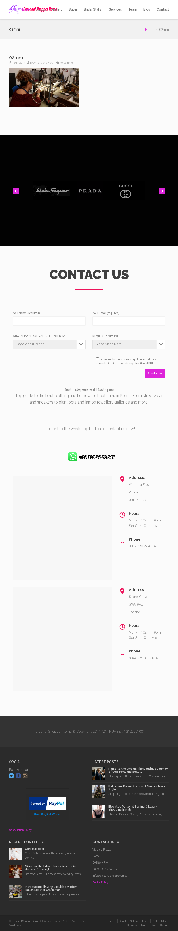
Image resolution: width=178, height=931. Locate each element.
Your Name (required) (26, 313)
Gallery (57, 9)
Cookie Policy (100, 882)
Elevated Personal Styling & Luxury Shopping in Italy (132, 808)
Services (115, 9)
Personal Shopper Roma (25, 921)
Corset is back (35, 849)
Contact (163, 9)
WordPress (15, 925)
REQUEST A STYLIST (105, 336)
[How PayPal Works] (47, 803)
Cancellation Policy (20, 830)
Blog (146, 9)
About (41, 9)
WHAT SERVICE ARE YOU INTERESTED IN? (39, 336)
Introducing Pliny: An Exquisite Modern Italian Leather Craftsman (51, 888)
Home (25, 9)
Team (132, 9)
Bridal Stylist (93, 9)
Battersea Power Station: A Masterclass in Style (137, 788)
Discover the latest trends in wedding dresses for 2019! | (51, 868)
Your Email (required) (105, 313)
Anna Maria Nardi (43, 62)
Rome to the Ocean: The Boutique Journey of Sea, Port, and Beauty (138, 770)
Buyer (73, 9)
